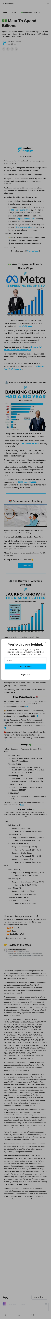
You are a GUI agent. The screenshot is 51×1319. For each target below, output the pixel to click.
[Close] (46, 643)
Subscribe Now (25, 666)
